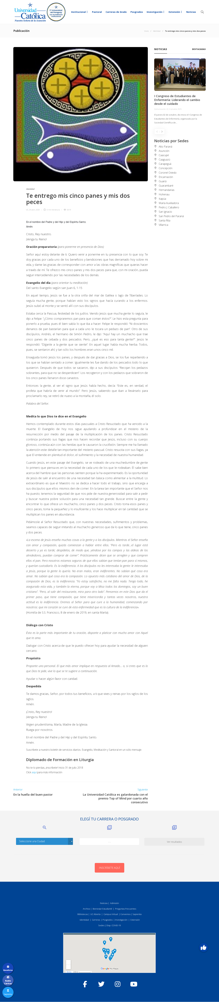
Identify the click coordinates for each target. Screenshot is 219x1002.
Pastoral (97, 11)
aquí (34, 772)
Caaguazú (164, 159)
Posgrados (137, 11)
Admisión (114, 903)
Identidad (156, 31)
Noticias (191, 11)
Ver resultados (174, 841)
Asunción (164, 151)
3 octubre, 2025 (175, 109)
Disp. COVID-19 (113, 925)
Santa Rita (164, 220)
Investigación (154, 11)
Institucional (78, 11)
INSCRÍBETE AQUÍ (109, 868)
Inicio (146, 31)
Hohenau (164, 194)
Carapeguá (165, 164)
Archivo (86, 908)
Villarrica (163, 225)
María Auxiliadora (169, 203)
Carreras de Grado (116, 11)
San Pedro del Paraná (171, 216)
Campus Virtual (111, 914)
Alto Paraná (165, 146)
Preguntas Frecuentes (125, 908)
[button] (203, 947)
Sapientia (137, 914)
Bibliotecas (82, 914)
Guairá (162, 181)
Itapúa (162, 198)
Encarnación (166, 177)
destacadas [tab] (199, 49)
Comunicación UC (161, 109)
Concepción (165, 168)
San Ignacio (165, 211)
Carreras (96, 919)
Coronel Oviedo (168, 172)
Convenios (125, 914)
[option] (180, 91)
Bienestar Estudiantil (102, 908)
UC (27, 209)
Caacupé (164, 155)
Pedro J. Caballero (169, 207)
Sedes (101, 925)
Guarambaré (166, 185)
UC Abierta (95, 914)
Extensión (174, 11)
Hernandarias (166, 190)
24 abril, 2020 (34, 209)
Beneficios (8, 970)
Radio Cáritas (8, 982)
